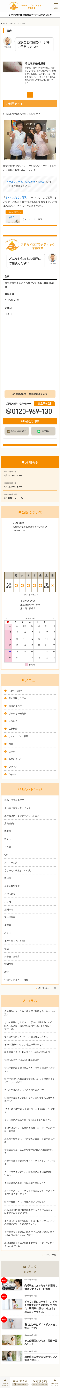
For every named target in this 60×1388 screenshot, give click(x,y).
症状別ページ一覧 (47, 988)
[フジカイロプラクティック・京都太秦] (26, 6)
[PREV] (7, 618)
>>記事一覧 (30, 1271)
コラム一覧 (50, 1254)
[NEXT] (53, 618)
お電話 (41, 181)
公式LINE (30, 181)
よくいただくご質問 (15, 197)
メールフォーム (15, 181)
